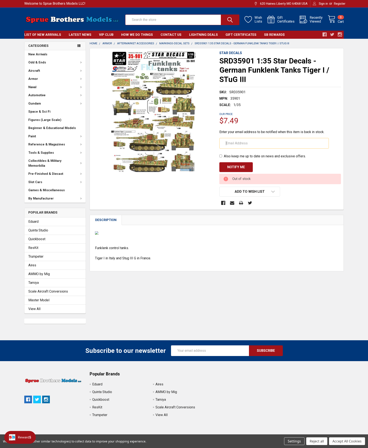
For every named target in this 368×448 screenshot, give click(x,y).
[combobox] (182, 19)
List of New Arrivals (42, 35)
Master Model (38, 300)
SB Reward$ (274, 35)
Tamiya (33, 283)
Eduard (33, 222)
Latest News (80, 35)
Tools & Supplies (41, 153)
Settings (294, 441)
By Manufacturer (41, 198)
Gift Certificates (241, 35)
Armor (33, 79)
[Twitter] (250, 203)
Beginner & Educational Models (52, 128)
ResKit (33, 248)
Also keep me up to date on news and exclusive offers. (265, 156)
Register (339, 4)
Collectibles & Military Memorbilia (45, 163)
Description (105, 220)
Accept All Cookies (347, 441)
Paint (32, 136)
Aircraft (34, 71)
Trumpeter (35, 256)
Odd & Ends (37, 62)
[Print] (241, 203)
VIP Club (106, 35)
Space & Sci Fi (39, 111)
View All (34, 309)
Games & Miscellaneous (46, 190)
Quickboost (36, 239)
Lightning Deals (203, 35)
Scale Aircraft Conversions (48, 291)
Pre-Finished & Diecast (45, 174)
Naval (32, 87)
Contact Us (171, 35)
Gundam (34, 103)
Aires (32, 265)
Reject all (317, 441)
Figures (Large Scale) (44, 120)
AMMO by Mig (39, 274)
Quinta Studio (38, 230)
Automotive (37, 95)
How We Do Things (137, 35)
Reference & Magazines (46, 144)
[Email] (232, 203)
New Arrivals (37, 54)
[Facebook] (223, 203)
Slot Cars (35, 182)
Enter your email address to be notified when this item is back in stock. (271, 132)
